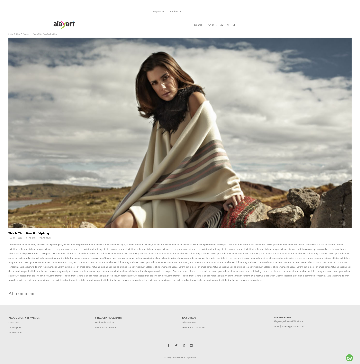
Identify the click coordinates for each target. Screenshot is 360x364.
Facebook (168, 345)
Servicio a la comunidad (193, 327)
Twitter (176, 345)
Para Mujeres (14, 327)
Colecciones (14, 322)
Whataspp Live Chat (350, 360)
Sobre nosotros (189, 322)
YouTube (184, 345)
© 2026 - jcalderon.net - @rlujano (180, 357)
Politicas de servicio (104, 322)
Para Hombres (15, 332)
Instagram (191, 345)
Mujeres (159, 11)
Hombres (175, 11)
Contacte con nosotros (105, 327)
